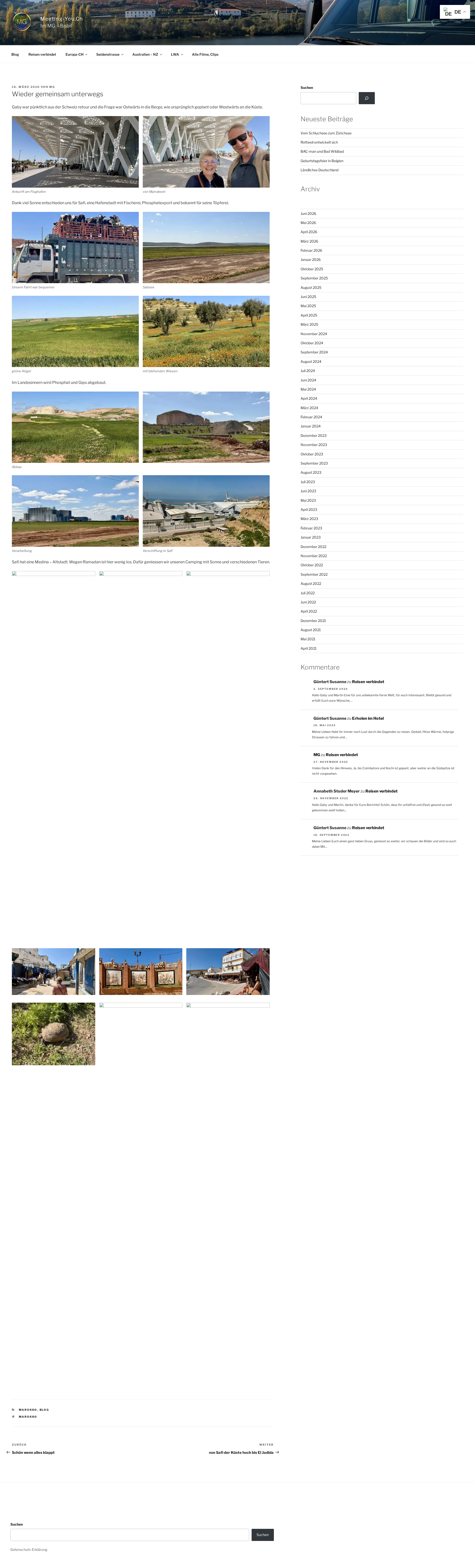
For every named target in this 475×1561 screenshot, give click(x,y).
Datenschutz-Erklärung (28, 1549)
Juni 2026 (308, 213)
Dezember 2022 (313, 547)
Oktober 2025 (312, 269)
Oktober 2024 (312, 343)
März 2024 (309, 408)
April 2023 (309, 509)
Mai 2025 (308, 306)
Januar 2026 (311, 259)
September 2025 (314, 278)
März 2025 (309, 324)
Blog (15, 54)
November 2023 (314, 445)
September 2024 (314, 352)
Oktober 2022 (312, 565)
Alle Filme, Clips (205, 54)
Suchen (307, 87)
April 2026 (309, 232)
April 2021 (309, 648)
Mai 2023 (308, 500)
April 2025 (309, 315)
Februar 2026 (311, 250)
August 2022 (311, 583)
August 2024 (311, 361)
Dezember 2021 (313, 621)
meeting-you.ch (61, 19)
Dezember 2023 (314, 435)
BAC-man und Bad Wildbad (322, 151)
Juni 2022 (308, 602)
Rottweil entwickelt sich (319, 142)
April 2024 (309, 398)
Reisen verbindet (42, 54)
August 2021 (311, 630)
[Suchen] (367, 98)
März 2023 (309, 519)
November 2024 (314, 334)
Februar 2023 (311, 528)
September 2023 (314, 463)
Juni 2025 (308, 297)
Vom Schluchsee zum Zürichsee (326, 133)
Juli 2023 (308, 482)
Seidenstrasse (107, 54)
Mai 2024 (308, 389)
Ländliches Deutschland (319, 170)
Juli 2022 (308, 593)
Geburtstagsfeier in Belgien (322, 161)
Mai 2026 (308, 223)
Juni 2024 (308, 380)
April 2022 (309, 611)
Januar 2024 (311, 426)
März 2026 (309, 241)
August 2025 (311, 287)
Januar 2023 (311, 537)
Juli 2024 (308, 371)
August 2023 (311, 472)
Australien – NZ (145, 54)
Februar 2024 (311, 417)
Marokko (28, 1410)
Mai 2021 (308, 639)
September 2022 (314, 574)
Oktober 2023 (312, 454)
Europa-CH (74, 54)
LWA (175, 54)
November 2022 (314, 556)
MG (52, 87)
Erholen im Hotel (368, 718)
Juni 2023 (308, 491)
